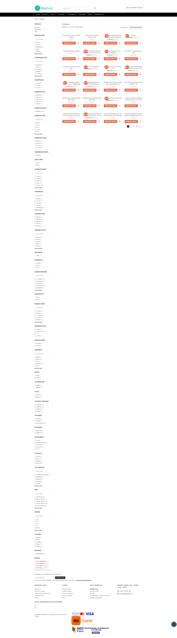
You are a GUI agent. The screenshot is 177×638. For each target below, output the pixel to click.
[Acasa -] (44, 8)
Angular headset (40, 442)
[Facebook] (35, 605)
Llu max (38, 447)
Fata (37, 375)
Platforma (39, 433)
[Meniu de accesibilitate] (174, 624)
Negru (38, 537)
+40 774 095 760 (125, 591)
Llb (37, 449)
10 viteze (38, 73)
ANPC (63, 598)
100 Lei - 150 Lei (40, 501)
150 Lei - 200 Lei (40, 503)
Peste (38, 561)
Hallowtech (39, 407)
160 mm (38, 99)
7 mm (37, 176)
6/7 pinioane (39, 285)
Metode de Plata (66, 589)
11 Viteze (38, 315)
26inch (38, 155)
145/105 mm (39, 207)
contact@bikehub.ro (126, 594)
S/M (37, 528)
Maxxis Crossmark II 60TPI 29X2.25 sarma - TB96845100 (71, 83)
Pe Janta (38, 419)
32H (37, 299)
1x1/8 (37, 329)
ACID (37, 45)
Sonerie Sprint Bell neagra (71, 51)
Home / (37, 19)
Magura (38, 71)
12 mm (38, 87)
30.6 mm (38, 143)
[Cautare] (94, 8)
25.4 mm (38, 141)
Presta (38, 456)
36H (37, 297)
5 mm (37, 178)
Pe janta (38, 343)
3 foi (37, 267)
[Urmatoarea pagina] (140, 126)
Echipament (38, 29)
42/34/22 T (39, 363)
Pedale (133, 35)
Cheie (37, 255)
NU (37, 163)
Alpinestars (39, 47)
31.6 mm (38, 145)
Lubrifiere (39, 477)
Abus (37, 42)
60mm (38, 241)
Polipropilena (40, 554)
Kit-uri (38, 483)
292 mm (38, 217)
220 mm (38, 101)
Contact (37, 598)
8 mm (37, 181)
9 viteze (38, 69)
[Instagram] (35, 608)
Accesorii (37, 27)
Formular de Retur (67, 595)
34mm (38, 239)
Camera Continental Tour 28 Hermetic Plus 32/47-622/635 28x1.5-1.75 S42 (113, 114)
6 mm (37, 183)
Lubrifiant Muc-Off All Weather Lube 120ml (71, 99)
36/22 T (38, 359)
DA (37, 165)
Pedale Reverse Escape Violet (113, 98)
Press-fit (38, 409)
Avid (37, 67)
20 (37, 131)
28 (37, 123)
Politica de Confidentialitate (83, 580)
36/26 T (38, 357)
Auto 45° (38, 463)
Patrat (38, 395)
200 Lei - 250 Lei (40, 505)
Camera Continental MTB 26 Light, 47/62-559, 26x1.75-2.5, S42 (133, 67)
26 (37, 125)
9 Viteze (38, 313)
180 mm (38, 95)
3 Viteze (38, 319)
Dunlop (38, 461)
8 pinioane (39, 288)
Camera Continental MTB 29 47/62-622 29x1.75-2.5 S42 (133, 99)
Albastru (38, 546)
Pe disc (38, 345)
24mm (38, 397)
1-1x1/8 (38, 336)
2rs (37, 440)
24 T (37, 366)
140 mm (38, 104)
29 (37, 127)
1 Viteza (38, 311)
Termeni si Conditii (40, 591)
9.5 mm (38, 83)
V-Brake (38, 421)
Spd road (38, 430)
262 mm (38, 223)
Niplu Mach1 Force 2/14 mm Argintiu (71, 36)
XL (37, 523)
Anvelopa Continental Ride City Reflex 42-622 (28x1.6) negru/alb (113, 36)
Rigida (38, 385)
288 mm (38, 219)
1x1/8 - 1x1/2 (39, 331)
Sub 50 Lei (39, 497)
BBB (37, 51)
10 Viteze (38, 317)
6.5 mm (38, 185)
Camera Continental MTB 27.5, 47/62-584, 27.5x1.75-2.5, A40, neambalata (92, 52)
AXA (37, 49)
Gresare (38, 481)
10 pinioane (39, 281)
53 (137, 126)
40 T (37, 361)
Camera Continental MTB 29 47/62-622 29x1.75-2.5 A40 (71, 114)
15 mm (38, 85)
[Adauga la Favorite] (78, 43)
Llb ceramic (39, 444)
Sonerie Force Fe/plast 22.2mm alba (92, 36)
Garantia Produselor (67, 593)
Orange (38, 542)
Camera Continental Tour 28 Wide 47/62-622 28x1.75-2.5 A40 (92, 114)
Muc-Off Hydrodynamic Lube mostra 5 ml (133, 83)
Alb (37, 539)
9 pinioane (39, 283)
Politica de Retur (66, 591)
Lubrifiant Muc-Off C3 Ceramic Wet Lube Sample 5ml (112, 83)
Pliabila (38, 387)
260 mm (38, 221)
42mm (38, 237)
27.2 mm (38, 147)
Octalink (38, 411)
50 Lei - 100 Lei (40, 499)
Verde (37, 544)
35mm (38, 246)
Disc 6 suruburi (40, 423)
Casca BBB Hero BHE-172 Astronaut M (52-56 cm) (92, 83)
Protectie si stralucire (42, 474)
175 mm (38, 203)
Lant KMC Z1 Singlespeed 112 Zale (133, 52)
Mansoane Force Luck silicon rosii (113, 67)
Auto (37, 459)
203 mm (38, 97)
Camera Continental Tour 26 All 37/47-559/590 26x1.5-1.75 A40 (133, 114)
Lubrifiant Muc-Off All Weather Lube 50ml (92, 99)
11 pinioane (39, 279)
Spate (37, 377)
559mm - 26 (39, 111)
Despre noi (37, 589)
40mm (38, 244)
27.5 (37, 129)
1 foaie (38, 263)
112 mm (38, 201)
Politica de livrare (39, 595)
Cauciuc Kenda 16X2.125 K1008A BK (112, 52)
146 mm (38, 199)
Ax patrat (38, 404)
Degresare (39, 479)
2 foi (37, 265)
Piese (36, 31)
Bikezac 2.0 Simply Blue (92, 67)
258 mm (38, 226)
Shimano (38, 65)
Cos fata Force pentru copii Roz (71, 67)
